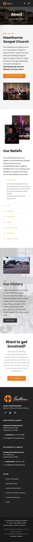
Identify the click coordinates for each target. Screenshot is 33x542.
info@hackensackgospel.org (15, 465)
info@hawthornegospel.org (15, 438)
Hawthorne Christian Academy (15, 493)
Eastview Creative (16, 536)
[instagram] (15, 412)
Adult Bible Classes (12, 483)
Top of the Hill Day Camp (17, 523)
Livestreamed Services (13, 497)
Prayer (8, 502)
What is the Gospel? (12, 479)
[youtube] (10, 412)
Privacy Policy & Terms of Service (14, 525)
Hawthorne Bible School (13, 488)
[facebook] (5, 412)
